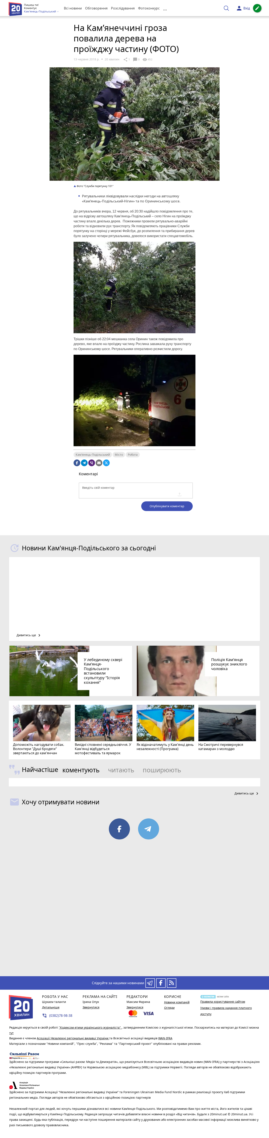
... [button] (165, 8)
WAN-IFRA (165, 1038)
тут (11, 1033)
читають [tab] (121, 770)
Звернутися (91, 1007)
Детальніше (50, 1007)
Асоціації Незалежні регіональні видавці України (73, 1038)
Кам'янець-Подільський (93, 455)
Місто (119, 455)
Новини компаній (177, 1002)
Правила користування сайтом (222, 1002)
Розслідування (123, 8)
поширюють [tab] (162, 770)
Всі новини (73, 8)
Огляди (169, 1008)
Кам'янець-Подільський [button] (40, 11)
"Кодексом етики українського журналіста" (90, 1027)
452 (147, 59)
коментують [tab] (81, 770)
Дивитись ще (29, 635)
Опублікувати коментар (167, 506)
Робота (133, 455)
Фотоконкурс (149, 8)
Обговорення (96, 8)
